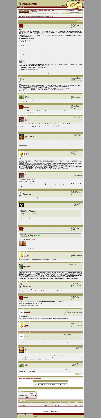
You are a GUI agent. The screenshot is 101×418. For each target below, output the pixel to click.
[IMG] (31, 394)
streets (39, 378)
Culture (52, 10)
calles (29, 378)
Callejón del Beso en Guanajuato (28, 239)
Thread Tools (80, 21)
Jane (26, 205)
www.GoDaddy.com (27, 416)
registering (49, 73)
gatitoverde (26, 266)
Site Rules (27, 397)
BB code (31, 393)
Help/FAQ (23, 13)
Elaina (26, 119)
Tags (19, 376)
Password (67, 11)
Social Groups (48, 13)
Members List (34, 13)
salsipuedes (36, 378)
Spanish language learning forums (37, 10)
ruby (26, 349)
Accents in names (22, 405)
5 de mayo (20, 378)
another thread (22, 31)
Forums (21, 7)
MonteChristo (28, 136)
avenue (27, 378)
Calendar (60, 13)
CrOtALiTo (27, 312)
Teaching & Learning (47, 10)
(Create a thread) (24, 11)
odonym (32, 378)
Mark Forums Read (73, 13)
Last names (21, 403)
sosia (24, 79)
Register (82, 0)
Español (63, 5)
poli (26, 96)
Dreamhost (37, 416)
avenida (24, 378)
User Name (68, 10)
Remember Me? (80, 10)
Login (79, 0)
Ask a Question (24, 10)
